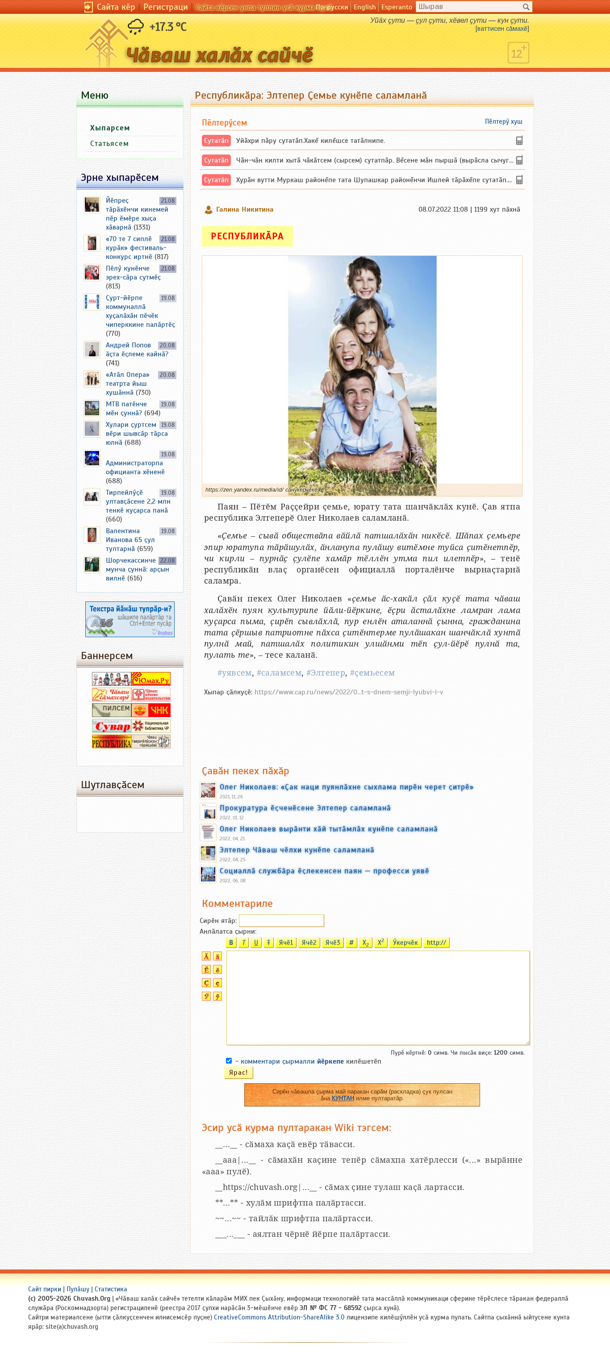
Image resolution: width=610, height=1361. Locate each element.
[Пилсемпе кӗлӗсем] (111, 715)
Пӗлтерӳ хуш (503, 121)
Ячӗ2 (309, 943)
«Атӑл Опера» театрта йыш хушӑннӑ (128, 383)
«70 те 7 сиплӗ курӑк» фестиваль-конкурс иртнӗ (136, 247)
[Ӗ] (205, 971)
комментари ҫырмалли (292, 1061)
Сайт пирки (44, 1289)
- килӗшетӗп (308, 1061)
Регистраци (165, 7)
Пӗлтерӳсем (224, 122)
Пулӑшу (78, 1289)
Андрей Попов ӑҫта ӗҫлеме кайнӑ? (137, 350)
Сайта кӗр (116, 7)
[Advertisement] (362, 726)
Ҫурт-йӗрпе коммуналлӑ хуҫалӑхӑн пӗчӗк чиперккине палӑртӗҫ (140, 311)
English (365, 7)
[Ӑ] (205, 958)
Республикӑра (247, 236)
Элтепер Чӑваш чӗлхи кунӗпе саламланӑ (297, 850)
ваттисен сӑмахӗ (502, 28)
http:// (436, 943)
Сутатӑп (216, 140)
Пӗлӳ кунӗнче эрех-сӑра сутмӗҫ (133, 273)
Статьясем (109, 143)
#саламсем (279, 672)
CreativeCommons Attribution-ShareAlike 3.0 (279, 1317)
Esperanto (396, 7)
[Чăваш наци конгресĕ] (151, 715)
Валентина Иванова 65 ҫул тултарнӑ (130, 539)
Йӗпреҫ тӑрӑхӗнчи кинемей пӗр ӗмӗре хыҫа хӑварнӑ (137, 214)
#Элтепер (325, 672)
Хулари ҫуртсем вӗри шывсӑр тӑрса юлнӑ (137, 433)
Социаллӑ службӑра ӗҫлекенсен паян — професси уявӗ (325, 871)
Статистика (111, 1289)
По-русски (332, 7)
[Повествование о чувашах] (111, 684)
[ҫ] (216, 985)
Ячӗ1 (286, 943)
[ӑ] (216, 958)
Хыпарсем (110, 128)
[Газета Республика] (111, 746)
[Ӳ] (205, 998)
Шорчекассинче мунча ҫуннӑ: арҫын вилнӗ (137, 569)
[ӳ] (216, 998)
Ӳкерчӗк (405, 943)
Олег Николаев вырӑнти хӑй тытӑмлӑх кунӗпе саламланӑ (329, 829)
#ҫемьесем (372, 672)
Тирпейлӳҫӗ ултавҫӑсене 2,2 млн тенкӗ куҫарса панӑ (138, 501)
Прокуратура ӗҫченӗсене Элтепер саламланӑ (305, 808)
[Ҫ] (205, 985)
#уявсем (234, 672)
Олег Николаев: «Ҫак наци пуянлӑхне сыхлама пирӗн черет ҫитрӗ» (347, 787)
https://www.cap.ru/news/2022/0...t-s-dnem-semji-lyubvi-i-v (349, 692)
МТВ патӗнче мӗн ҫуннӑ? (126, 408)
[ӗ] (216, 971)
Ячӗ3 (333, 943)
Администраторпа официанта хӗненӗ (135, 467)
